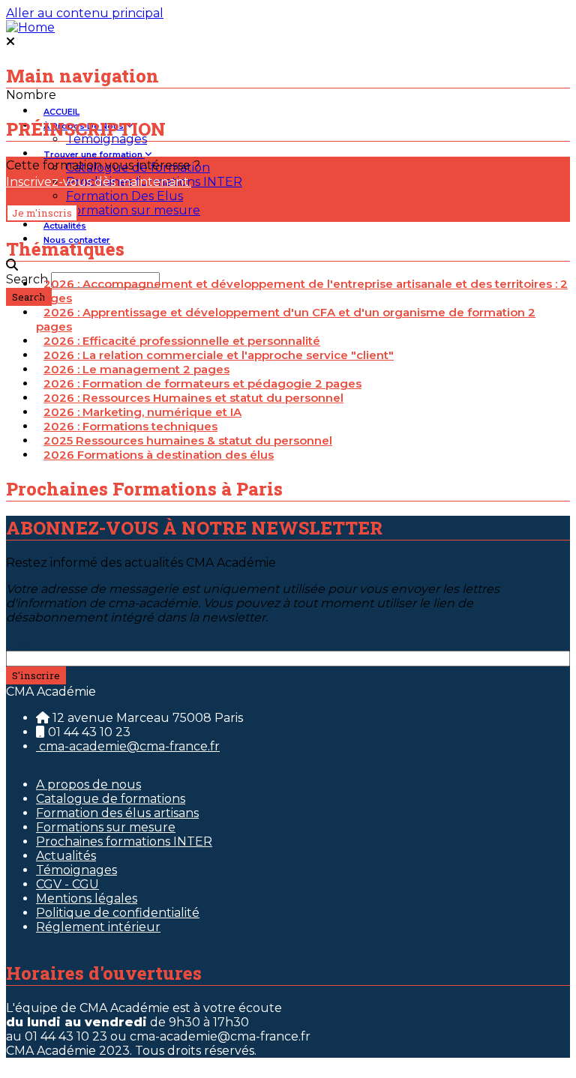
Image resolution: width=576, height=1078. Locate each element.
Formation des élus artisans (117, 813)
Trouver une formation (94, 154)
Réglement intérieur (98, 927)
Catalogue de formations (110, 799)
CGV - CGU (67, 884)
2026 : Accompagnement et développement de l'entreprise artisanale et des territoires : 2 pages (302, 291)
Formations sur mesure (106, 827)
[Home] (30, 27)
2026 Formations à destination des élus (159, 455)
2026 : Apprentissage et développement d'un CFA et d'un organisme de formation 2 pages (286, 319)
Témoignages (76, 870)
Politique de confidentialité (118, 913)
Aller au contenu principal (85, 13)
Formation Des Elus (124, 196)
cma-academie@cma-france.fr (128, 746)
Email (22, 643)
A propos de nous (88, 784)
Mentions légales (86, 898)
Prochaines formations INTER (124, 841)
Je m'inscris (42, 213)
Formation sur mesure (133, 210)
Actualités (66, 856)
